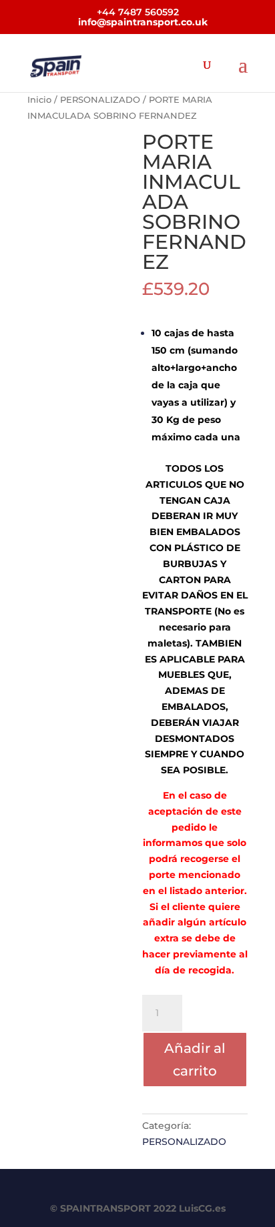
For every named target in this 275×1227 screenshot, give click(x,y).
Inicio (39, 100)
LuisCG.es (202, 1208)
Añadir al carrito (195, 1059)
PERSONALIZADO (100, 100)
